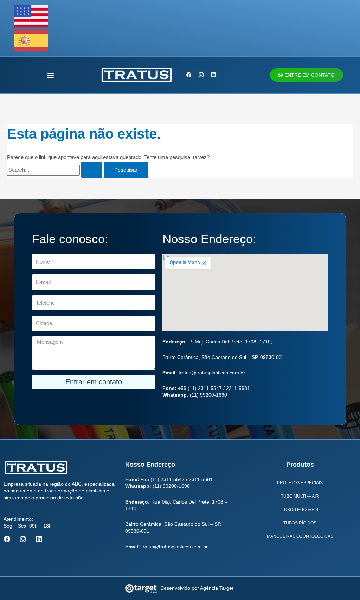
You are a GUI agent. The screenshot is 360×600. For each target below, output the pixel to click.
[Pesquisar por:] (55, 170)
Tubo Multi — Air (300, 496)
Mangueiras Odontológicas (300, 536)
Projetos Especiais (300, 482)
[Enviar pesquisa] (91, 170)
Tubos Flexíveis (300, 509)
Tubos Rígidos (299, 522)
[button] (50, 75)
